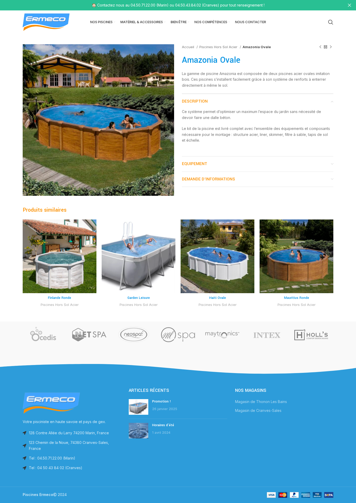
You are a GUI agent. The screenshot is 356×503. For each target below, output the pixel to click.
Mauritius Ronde (296, 297)
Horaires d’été (163, 425)
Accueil (188, 47)
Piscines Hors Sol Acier (218, 47)
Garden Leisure (138, 297)
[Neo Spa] (134, 335)
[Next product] (330, 47)
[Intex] (266, 335)
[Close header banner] (349, 5)
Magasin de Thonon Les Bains (261, 401)
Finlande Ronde (59, 297)
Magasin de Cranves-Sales (258, 410)
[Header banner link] (170, 5)
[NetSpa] (89, 335)
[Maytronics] (222, 335)
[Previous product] (320, 47)
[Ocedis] (45, 335)
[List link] (72, 458)
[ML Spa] (178, 335)
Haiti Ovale (217, 297)
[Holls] (311, 335)
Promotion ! (161, 401)
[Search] (331, 22)
